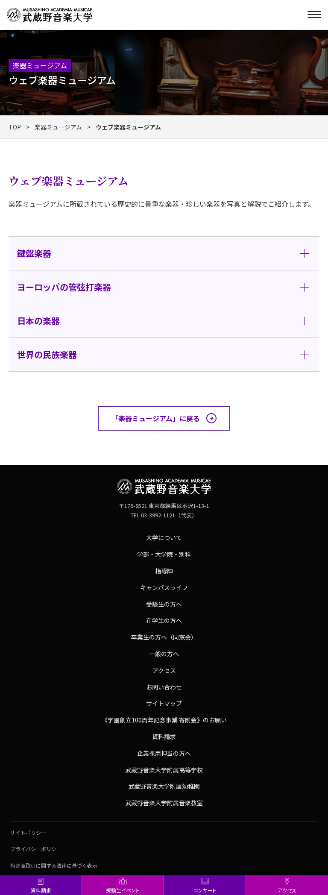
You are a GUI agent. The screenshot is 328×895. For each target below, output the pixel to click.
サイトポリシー (28, 832)
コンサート (205, 890)
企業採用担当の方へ (164, 753)
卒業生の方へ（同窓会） (164, 637)
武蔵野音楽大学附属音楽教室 (164, 802)
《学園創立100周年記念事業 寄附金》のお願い (164, 720)
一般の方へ (164, 653)
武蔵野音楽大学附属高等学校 (164, 770)
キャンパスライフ (164, 587)
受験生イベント (123, 890)
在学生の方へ (164, 620)
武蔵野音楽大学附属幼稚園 (164, 786)
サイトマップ (164, 703)
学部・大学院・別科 (164, 554)
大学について (164, 537)
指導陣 (164, 570)
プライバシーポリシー (36, 848)
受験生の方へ (164, 604)
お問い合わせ (164, 687)
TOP (15, 127)
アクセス (287, 890)
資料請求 (41, 890)
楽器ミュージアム (58, 127)
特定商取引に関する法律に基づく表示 (53, 865)
